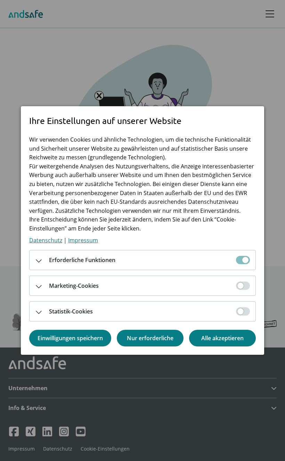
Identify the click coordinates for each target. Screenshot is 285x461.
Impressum (83, 240)
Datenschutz (45, 240)
